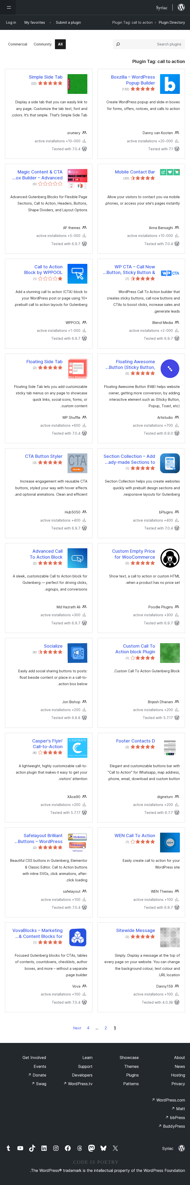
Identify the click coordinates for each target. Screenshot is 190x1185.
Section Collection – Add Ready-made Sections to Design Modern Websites (129, 459)
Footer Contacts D (135, 740)
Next (77, 1028)
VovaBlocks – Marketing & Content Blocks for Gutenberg (37, 933)
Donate (37, 1075)
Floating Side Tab (44, 361)
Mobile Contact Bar (135, 171)
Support (85, 1066)
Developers (82, 1075)
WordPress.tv (78, 1083)
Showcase (129, 1057)
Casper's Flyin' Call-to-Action (47, 743)
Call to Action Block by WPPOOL (43, 269)
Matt (178, 1108)
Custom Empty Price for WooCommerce (133, 554)
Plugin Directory (172, 22)
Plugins (132, 1075)
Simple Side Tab (46, 77)
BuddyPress (171, 1126)
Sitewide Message (135, 930)
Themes (131, 1066)
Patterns (131, 1083)
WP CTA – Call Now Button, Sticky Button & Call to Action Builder (131, 269)
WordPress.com (168, 1100)
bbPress (175, 1117)
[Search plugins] (118, 44)
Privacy (178, 1083)
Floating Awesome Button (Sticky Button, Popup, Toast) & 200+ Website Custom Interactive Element (132, 364)
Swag (38, 1083)
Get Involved (34, 1057)
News (180, 1066)
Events (40, 1066)
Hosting (178, 1075)
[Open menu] (8, 7)
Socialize (53, 646)
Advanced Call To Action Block (46, 554)
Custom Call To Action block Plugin (135, 648)
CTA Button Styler (44, 456)
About (179, 1057)
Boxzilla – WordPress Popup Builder (133, 79)
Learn (87, 1057)
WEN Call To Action (135, 835)
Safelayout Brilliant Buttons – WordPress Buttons (40, 838)
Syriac (167, 1148)
